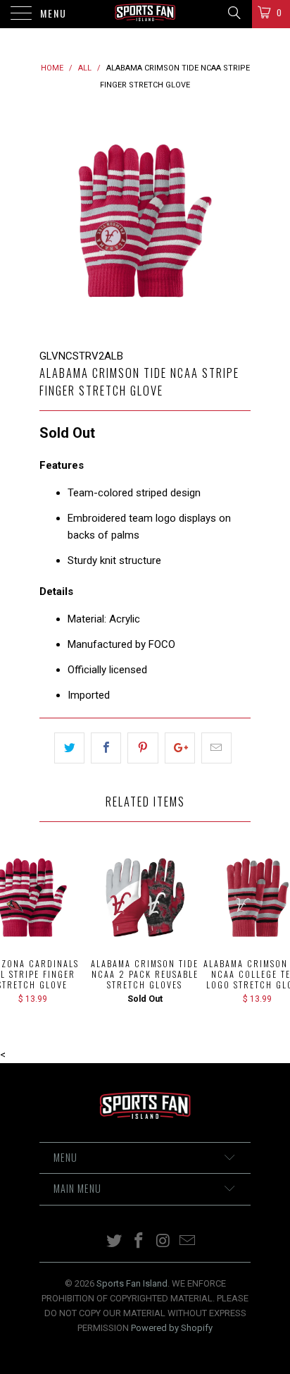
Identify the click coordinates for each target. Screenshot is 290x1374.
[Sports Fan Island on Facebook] (139, 1242)
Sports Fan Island (132, 1283)
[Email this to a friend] (216, 747)
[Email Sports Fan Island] (187, 1242)
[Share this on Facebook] (106, 747)
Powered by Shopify (172, 1328)
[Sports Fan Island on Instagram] (164, 1242)
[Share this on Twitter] (69, 747)
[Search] (233, 12)
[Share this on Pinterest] (142, 747)
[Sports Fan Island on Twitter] (114, 1242)
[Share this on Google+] (180, 747)
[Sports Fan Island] (145, 14)
